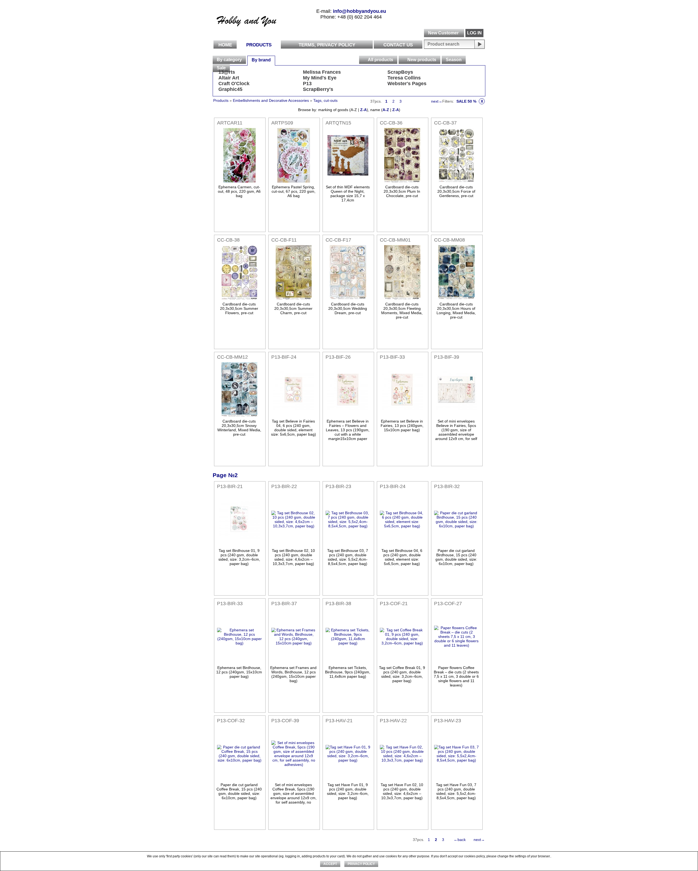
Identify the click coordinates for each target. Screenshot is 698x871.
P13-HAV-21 (339, 720)
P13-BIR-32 (447, 486)
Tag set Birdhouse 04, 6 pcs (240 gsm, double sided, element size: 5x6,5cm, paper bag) (401, 557)
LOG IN (474, 33)
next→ (436, 101)
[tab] (229, 60)
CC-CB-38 (228, 240)
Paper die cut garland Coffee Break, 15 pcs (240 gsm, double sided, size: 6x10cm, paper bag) (239, 791)
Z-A (363, 110)
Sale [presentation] (221, 68)
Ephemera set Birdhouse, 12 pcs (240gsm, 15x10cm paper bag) (239, 672)
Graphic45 (230, 89)
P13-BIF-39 (446, 357)
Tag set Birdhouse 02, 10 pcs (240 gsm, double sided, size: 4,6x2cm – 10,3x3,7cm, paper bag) (293, 557)
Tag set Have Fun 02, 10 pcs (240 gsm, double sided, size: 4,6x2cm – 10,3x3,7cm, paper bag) (402, 791)
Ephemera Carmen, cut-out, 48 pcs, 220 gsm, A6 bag (239, 191)
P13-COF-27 (448, 603)
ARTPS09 (282, 123)
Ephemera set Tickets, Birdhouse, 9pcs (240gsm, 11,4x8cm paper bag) (347, 672)
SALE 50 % (469, 101)
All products (380, 59)
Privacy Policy (361, 864)
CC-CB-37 (445, 123)
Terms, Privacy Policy (327, 44)
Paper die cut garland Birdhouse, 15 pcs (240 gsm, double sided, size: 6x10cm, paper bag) (456, 557)
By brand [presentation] (261, 60)
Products (259, 44)
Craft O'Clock (233, 83)
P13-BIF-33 (392, 357)
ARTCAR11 (229, 123)
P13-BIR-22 (284, 486)
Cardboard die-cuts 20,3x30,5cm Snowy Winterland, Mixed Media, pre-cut (239, 427)
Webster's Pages (406, 83)
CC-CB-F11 (284, 240)
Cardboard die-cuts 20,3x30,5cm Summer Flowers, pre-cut (239, 308)
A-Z (386, 110)
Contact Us (398, 44)
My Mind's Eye (319, 78)
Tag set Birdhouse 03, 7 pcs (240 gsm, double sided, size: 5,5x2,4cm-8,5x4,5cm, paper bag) (347, 557)
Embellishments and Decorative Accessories (271, 100)
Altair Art (228, 78)
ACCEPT (330, 864)
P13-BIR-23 (338, 486)
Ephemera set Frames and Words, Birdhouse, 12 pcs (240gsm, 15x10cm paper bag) (293, 674)
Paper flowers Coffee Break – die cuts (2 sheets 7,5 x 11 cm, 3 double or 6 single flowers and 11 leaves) (456, 676)
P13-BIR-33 (230, 603)
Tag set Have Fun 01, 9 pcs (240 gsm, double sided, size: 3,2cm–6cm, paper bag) (348, 791)
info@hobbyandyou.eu (359, 11)
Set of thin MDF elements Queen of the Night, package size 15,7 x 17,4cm (348, 193)
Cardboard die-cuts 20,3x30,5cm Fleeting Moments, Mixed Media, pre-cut (402, 310)
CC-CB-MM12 (232, 357)
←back (460, 839)
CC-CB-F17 (338, 240)
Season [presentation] (454, 59)
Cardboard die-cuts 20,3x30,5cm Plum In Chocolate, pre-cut (402, 191)
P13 (307, 83)
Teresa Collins (404, 78)
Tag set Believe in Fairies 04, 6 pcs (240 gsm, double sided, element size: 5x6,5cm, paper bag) (293, 427)
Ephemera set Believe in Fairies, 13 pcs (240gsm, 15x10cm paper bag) (402, 425)
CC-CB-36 (391, 123)
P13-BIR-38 (338, 603)
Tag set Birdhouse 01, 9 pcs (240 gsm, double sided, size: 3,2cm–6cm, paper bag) (239, 557)
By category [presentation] (229, 59)
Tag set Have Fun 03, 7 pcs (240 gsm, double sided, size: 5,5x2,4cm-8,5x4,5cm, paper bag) (456, 791)
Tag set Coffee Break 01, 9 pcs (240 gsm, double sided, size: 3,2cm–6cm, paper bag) (402, 674)
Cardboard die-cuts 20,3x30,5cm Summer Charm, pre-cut (293, 308)
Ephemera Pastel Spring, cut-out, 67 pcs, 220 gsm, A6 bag (293, 191)
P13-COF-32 (231, 720)
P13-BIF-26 (338, 357)
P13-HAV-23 (447, 720)
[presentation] (363, 60)
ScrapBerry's (318, 89)
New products (421, 59)
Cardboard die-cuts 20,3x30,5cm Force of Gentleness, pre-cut (456, 191)
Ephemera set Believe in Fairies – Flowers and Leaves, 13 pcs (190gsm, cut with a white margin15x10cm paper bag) (347, 432)
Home (225, 44)
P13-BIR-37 (284, 603)
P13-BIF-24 (283, 357)
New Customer (443, 33)
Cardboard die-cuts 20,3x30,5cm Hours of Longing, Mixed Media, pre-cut (456, 310)
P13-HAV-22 (393, 720)
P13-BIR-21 (230, 486)
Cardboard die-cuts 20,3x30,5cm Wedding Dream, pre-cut (347, 308)
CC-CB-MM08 (449, 240)
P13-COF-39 (285, 720)
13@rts (226, 72)
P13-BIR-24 (392, 486)
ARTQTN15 (338, 123)
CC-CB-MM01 (395, 240)
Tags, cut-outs (325, 100)
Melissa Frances (322, 72)
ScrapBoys (400, 72)
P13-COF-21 (394, 603)
